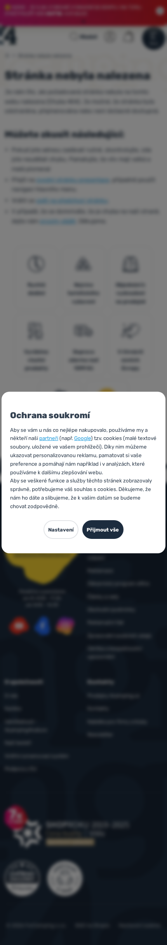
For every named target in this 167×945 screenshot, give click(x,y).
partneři (48, 438)
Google (82, 438)
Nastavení (61, 530)
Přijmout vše (103, 530)
